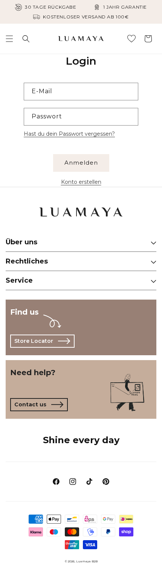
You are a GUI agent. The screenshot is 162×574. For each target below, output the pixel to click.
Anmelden (81, 162)
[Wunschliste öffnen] (131, 38)
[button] (9, 38)
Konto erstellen (81, 182)
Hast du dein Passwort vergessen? (69, 133)
